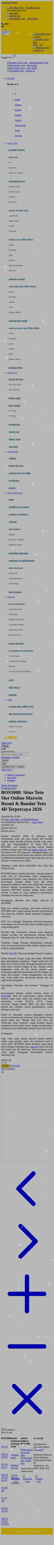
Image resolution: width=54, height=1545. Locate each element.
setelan (11, 260)
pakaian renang (17, 279)
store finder (31, 68)
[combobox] (15, 754)
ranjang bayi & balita (20, 473)
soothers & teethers (18, 514)
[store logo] (24, 57)
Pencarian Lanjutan (10, 757)
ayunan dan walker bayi (21, 706)
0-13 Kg (12, 411)
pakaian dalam (15, 312)
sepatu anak (13, 221)
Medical (12, 666)
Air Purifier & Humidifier (20, 671)
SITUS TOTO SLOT (4, 1478)
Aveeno (18, 135)
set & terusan (14, 192)
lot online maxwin (38, 849)
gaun (11, 255)
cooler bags (13, 583)
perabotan (14, 480)
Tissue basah (14, 656)
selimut (12, 458)
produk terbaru (17, 150)
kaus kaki (13, 231)
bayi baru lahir (15, 384)
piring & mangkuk (16, 539)
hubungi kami (15, 1456)
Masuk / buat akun (16, 775)
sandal (11, 226)
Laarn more (37, 822)
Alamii (18, 115)
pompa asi (13, 573)
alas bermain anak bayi (20, 714)
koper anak (14, 398)
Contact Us (38, 50)
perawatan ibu (16, 643)
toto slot (34, 1046)
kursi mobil (14, 405)
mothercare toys (15, 726)
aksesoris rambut (16, 173)
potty (11, 680)
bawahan (12, 250)
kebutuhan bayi (17, 181)
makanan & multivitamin (21, 560)
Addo (17, 99)
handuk (13, 694)
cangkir (12, 534)
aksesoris (12, 270)
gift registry (32, 18)
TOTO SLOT (4, 1466)
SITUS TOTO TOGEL (5, 1521)
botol (11, 499)
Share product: (8, 1068)
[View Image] (1, 1427)
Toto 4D (13, 953)
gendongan (14, 424)
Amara (18, 120)
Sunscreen (13, 614)
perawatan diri (15, 635)
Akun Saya (6, 743)
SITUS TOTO (4, 1455)
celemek (13, 521)
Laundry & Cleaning (17, 661)
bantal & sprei (16, 465)
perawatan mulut (16, 630)
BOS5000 (6, 996)
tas (10, 162)
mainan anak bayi (18, 721)
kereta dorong (16, 379)
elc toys (12, 731)
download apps (32, 7)
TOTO (4, 1446)
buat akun (11, 777)
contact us (30, 71)
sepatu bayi (13, 216)
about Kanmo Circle (38, 62)
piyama (12, 197)
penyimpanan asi (16, 578)
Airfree (18, 110)
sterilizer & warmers (19, 507)
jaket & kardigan (16, 265)
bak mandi (14, 687)
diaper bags (15, 439)
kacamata (12, 168)
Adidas (18, 105)
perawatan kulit (15, 609)
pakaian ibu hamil (18, 320)
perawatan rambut (16, 625)
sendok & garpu (15, 545)
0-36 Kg (12, 416)
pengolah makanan (18, 553)
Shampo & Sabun (16, 619)
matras (12, 488)
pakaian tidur (14, 186)
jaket (11, 307)
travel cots (14, 432)
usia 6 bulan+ (14, 390)
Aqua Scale (20, 125)
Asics (17, 130)
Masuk (5, 746)
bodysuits (13, 202)
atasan (11, 245)
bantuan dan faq (14, 1466)
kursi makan (15, 592)
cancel (5, 760)
